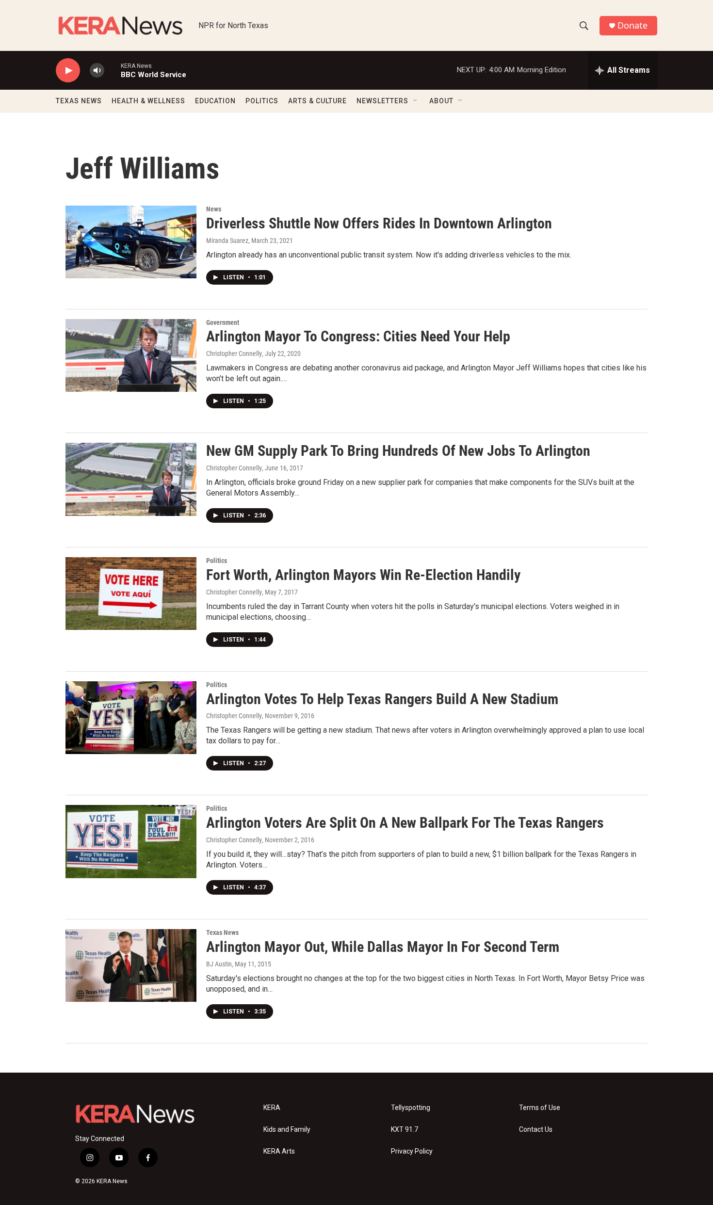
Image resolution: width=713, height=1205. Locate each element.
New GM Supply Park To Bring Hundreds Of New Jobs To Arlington (398, 450)
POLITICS (261, 101)
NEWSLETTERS (382, 101)
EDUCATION (215, 101)
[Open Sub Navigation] (416, 101)
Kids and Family (286, 1129)
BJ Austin (219, 964)
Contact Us (535, 1129)
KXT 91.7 (404, 1129)
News (213, 209)
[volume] (97, 70)
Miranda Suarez (227, 240)
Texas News (222, 932)
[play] (68, 70)
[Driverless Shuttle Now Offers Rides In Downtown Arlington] (130, 242)
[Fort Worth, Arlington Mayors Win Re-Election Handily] (130, 593)
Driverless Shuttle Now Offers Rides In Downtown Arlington (379, 223)
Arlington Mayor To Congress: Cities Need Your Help (358, 336)
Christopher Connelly (234, 353)
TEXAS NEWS (79, 101)
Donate (632, 25)
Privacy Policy (412, 1151)
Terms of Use (539, 1107)
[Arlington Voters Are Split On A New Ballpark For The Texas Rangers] (130, 841)
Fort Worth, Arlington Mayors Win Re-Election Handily (363, 574)
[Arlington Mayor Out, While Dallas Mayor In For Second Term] (130, 965)
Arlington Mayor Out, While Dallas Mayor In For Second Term (382, 946)
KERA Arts (279, 1151)
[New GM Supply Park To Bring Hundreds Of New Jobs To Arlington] (130, 479)
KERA (271, 1107)
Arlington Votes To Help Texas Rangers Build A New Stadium (382, 699)
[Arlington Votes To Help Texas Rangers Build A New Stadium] (130, 717)
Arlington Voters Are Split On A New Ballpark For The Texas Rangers (405, 822)
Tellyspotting (410, 1107)
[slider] (112, 70)
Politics (216, 560)
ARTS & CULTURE (317, 101)
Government (222, 322)
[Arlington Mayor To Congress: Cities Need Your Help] (130, 355)
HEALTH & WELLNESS (148, 101)
